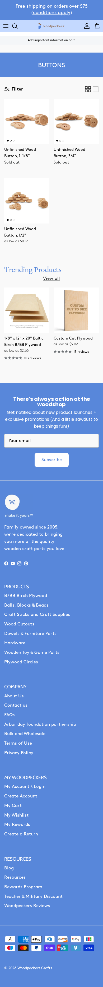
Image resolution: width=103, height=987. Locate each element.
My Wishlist (16, 815)
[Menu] (6, 26)
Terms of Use (18, 743)
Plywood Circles (21, 662)
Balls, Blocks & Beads (26, 605)
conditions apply (51, 13)
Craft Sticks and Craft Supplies (37, 614)
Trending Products (33, 270)
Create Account (20, 796)
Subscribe (51, 460)
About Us (14, 696)
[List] (95, 89)
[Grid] (88, 89)
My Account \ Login (24, 786)
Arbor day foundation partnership (40, 724)
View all (51, 278)
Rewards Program (23, 887)
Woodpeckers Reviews (27, 906)
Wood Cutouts (19, 624)
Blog (9, 868)
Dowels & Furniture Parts (30, 634)
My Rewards (17, 824)
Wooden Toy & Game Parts (31, 652)
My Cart (13, 806)
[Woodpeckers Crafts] (51, 26)
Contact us (15, 705)
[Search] (17, 26)
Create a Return (21, 834)
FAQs (9, 715)
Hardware (14, 643)
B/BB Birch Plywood (25, 596)
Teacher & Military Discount (33, 896)
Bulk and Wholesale (24, 734)
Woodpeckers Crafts (34, 968)
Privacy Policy (18, 753)
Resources (15, 877)
